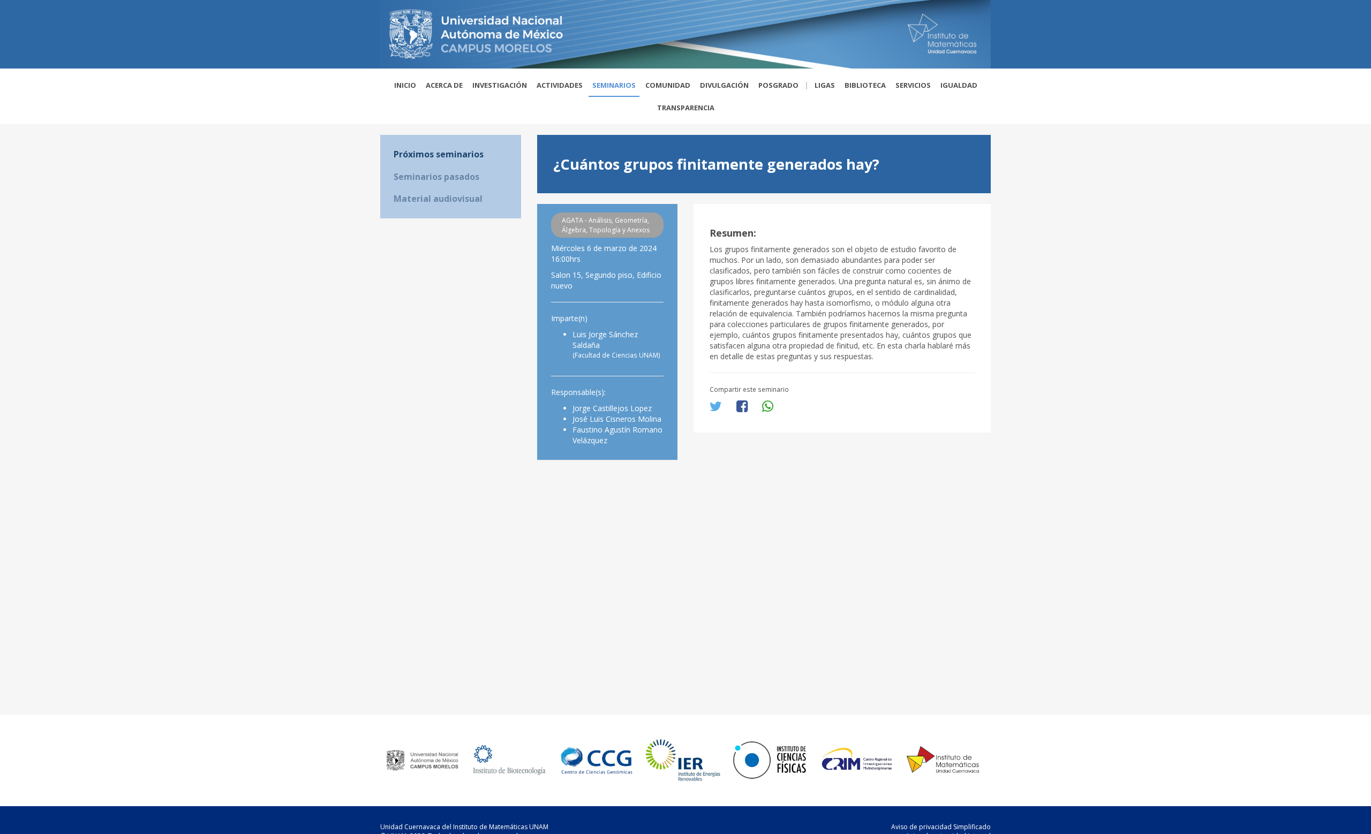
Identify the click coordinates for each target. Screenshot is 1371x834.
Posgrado (778, 85)
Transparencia (685, 107)
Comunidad (667, 85)
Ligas (825, 85)
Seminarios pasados (436, 177)
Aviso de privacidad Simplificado (941, 826)
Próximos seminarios (439, 154)
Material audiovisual (438, 198)
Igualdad (958, 85)
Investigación (499, 85)
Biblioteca (865, 85)
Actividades (560, 85)
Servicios (913, 85)
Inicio (405, 85)
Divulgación (724, 85)
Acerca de (444, 85)
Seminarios (614, 85)
